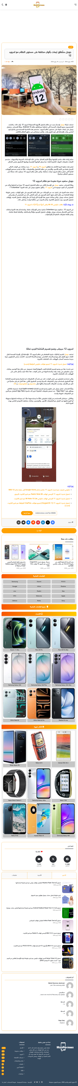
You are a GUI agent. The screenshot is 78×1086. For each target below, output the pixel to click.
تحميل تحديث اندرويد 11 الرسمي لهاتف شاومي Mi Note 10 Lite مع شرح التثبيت (42, 499)
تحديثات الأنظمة (18, 1058)
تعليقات (14, 875)
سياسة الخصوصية (22, 1082)
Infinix (39, 586)
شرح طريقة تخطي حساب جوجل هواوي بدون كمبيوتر (46, 895)
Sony (63, 601)
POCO (63, 582)
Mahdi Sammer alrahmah (56, 983)
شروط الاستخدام (11, 1082)
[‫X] (48, 522)
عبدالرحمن (62, 992)
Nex (63, 591)
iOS (22, 1071)
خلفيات (21, 1064)
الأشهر (64, 875)
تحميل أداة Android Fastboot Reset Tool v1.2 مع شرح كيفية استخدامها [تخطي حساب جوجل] (34, 908)
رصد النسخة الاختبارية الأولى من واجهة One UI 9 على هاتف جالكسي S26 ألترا (63, 564)
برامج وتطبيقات (18, 1061)
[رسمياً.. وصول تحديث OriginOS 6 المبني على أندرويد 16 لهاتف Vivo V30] (39, 552)
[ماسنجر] (28, 522)
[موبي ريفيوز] (39, 4)
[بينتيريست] (38, 522)
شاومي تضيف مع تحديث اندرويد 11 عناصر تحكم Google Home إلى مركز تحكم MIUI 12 (39, 490)
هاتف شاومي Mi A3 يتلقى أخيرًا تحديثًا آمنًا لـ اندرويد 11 (44, 205)
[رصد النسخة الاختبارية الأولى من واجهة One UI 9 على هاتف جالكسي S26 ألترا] (63, 552)
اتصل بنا (4, 1082)
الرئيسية (30, 1082)
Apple (63, 596)
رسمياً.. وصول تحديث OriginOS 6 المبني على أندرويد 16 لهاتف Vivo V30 (39, 564)
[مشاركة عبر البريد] (23, 522)
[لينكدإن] (43, 522)
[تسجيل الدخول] (6, 5)
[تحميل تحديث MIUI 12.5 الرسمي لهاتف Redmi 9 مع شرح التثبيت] (67, 937)
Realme (63, 586)
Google (14, 586)
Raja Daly (61, 1020)
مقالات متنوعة (19, 1051)
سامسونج (32, 384)
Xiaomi (39, 582)
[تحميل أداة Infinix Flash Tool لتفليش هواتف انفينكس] (67, 925)
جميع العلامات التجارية (38, 607)
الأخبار (70, 47)
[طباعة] (19, 522)
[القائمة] (75, 5)
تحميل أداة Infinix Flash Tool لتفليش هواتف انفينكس (45, 921)
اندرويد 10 (42, 167)
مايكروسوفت (22, 384)
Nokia (39, 601)
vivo (14, 591)
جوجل (62, 125)
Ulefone (14, 601)
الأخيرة (39, 875)
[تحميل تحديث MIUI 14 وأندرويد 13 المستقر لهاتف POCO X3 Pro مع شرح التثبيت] (67, 950)
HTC (14, 596)
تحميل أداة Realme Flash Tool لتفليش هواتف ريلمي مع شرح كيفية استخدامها (38, 883)
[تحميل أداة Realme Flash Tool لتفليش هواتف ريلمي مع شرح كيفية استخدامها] (67, 887)
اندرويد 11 (33, 167)
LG (15, 384)
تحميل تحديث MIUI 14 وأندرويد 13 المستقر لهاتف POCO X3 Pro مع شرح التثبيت (37, 946)
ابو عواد (63, 1002)
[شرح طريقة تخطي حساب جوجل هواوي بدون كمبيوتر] (67, 900)
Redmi (39, 591)
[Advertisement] (39, 27)
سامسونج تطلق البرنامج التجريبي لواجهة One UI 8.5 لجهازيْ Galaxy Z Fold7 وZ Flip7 (15, 564)
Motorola (39, 596)
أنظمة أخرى (20, 1067)
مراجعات (20, 1074)
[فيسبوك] (53, 522)
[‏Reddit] (33, 522)
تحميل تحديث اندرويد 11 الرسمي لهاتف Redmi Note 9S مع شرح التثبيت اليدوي (42, 494)
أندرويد (21, 1054)
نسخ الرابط (27, 513)
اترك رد (39, 531)
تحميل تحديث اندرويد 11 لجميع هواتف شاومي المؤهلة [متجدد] (45, 364)
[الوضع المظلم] (3, 5)
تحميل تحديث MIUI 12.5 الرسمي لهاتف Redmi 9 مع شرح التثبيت (42, 933)
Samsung (15, 582)
